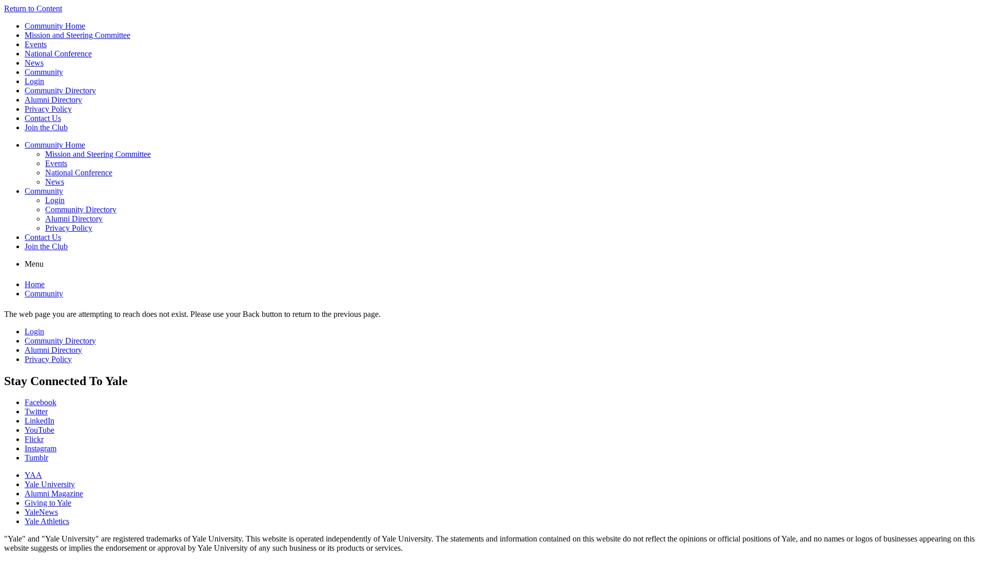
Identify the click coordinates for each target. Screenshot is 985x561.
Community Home (55, 26)
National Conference (58, 53)
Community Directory (60, 90)
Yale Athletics (47, 521)
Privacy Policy (48, 109)
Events (36, 44)
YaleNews (41, 512)
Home (35, 284)
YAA (33, 475)
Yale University (50, 484)
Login (34, 81)
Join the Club (46, 127)
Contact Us (43, 118)
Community (44, 72)
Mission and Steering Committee (77, 35)
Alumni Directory (53, 99)
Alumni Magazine (54, 493)
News (34, 62)
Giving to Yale (48, 502)
